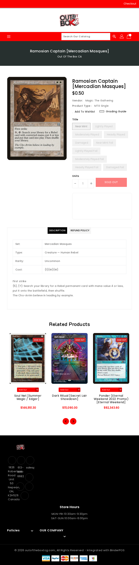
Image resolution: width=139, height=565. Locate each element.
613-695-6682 (20, 472)
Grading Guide (116, 111)
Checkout (130, 3)
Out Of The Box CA (69, 56)
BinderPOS (117, 550)
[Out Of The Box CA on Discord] (26, 3)
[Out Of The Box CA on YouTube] (19, 3)
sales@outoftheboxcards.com (29, 467)
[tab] (57, 230)
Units (75, 176)
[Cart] (129, 36)
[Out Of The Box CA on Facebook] (6, 3)
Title (75, 119)
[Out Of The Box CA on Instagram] (12, 3)
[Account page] (122, 36)
